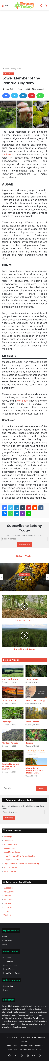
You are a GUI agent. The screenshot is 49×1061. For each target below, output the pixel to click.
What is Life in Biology (35, 700)
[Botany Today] (24, 5)
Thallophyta (8, 840)
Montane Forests (10, 743)
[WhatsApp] (40, 95)
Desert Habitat (9, 700)
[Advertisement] (24, 38)
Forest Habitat (32, 679)
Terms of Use (25, 1049)
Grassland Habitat (10, 679)
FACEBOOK (8, 888)
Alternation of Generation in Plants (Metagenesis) (35, 770)
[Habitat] (36, 735)
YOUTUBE (8, 907)
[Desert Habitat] (12, 692)
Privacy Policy (13, 1049)
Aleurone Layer (24, 579)
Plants (4, 944)
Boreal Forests (32, 721)
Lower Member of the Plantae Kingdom (19, 856)
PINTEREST (8, 900)
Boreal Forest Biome (12, 852)
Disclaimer (23, 1045)
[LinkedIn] (23, 95)
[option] (24, 577)
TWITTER (7, 903)
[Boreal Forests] (36, 713)
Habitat (29, 743)
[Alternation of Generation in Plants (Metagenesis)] (36, 758)
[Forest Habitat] (36, 671)
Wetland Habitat (10, 871)
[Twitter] (14, 95)
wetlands (22, 400)
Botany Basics (16, 69)
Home (6, 69)
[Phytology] (12, 713)
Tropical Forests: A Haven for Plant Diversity (10, 766)
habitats (6, 154)
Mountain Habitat (10, 868)
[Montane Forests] (12, 735)
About (14, 1045)
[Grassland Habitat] (12, 671)
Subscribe (9, 818)
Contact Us (36, 1049)
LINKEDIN (7, 896)
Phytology (6, 721)
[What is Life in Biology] (36, 692)
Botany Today (9, 89)
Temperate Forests (11, 860)
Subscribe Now (25, 544)
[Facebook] (6, 95)
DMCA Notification (36, 1045)
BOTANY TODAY (30, 1037)
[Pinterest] (31, 95)
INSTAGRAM (9, 892)
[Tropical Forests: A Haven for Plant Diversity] (12, 756)
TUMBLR (7, 915)
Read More (21, 1027)
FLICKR (7, 911)
